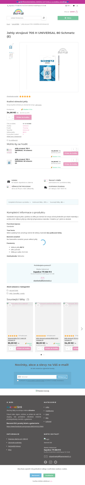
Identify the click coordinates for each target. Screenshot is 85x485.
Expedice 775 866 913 (15, 6)
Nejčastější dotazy (14, 446)
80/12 (24, 132)
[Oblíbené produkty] (73, 6)
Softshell (48, 422)
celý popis (38, 105)
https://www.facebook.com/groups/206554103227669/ (25, 426)
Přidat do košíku (23, 117)
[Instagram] (51, 463)
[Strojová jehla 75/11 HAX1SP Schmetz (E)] (20, 304)
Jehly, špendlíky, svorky (17, 293)
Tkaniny (25, 128)
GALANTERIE (15, 24)
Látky (47, 407)
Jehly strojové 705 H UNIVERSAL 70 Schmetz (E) (23, 150)
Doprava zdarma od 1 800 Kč (18, 439)
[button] (41, 354)
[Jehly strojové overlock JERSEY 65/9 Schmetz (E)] (48, 304)
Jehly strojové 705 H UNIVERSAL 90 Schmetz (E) (23, 161)
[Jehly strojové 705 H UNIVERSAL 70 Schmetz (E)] (9, 151)
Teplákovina (50, 411)
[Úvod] (18, 12)
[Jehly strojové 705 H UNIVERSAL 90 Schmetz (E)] (9, 162)
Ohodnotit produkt (12, 96)
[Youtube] (56, 463)
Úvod (8, 24)
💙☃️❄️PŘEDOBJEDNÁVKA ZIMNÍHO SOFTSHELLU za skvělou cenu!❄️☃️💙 (42, 2)
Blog (9, 450)
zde (51, 481)
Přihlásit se (62, 377)
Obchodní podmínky (15, 443)
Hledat (43, 18)
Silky (47, 418)
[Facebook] (46, 463)
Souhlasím (49, 475)
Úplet (47, 414)
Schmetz (26, 126)
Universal (26, 130)
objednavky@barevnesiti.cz (42, 281)
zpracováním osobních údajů (35, 381)
